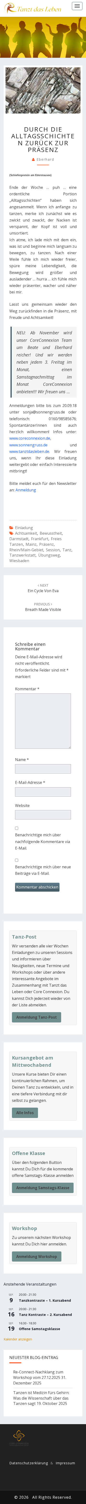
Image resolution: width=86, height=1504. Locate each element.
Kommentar (27, 689)
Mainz (31, 544)
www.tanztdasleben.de (29, 451)
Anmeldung (26, 490)
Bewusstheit (51, 533)
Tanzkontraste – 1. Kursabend (45, 1300)
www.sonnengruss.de (28, 445)
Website (22, 805)
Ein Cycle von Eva (43, 588)
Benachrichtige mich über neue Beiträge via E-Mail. (43, 870)
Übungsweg (49, 555)
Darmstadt (18, 538)
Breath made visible (43, 607)
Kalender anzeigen (18, 1339)
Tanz (66, 549)
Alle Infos (25, 1112)
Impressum (65, 1463)
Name (22, 759)
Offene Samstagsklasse (39, 1328)
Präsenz (46, 544)
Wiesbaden (19, 560)
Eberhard (45, 159)
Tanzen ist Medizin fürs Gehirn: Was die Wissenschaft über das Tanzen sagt (41, 1398)
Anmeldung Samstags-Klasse (42, 1187)
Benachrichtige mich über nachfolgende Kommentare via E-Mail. (42, 841)
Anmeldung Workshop (36, 1256)
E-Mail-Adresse (30, 782)
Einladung (24, 527)
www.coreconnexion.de (29, 438)
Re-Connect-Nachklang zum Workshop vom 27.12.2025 (38, 1374)
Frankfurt (39, 538)
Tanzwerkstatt (22, 555)
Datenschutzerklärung (28, 1463)
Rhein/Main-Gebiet (26, 549)
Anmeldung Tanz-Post (36, 1017)
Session (53, 549)
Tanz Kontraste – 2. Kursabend (45, 1314)
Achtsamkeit (26, 533)
